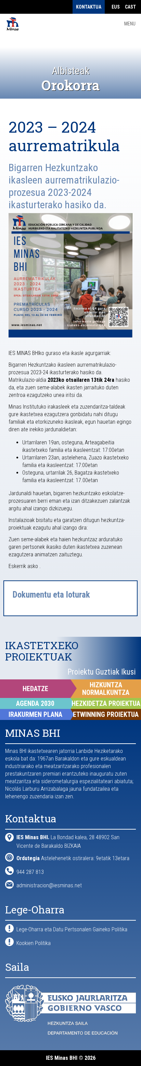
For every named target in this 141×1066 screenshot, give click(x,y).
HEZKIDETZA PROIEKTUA (106, 703)
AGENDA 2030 (35, 703)
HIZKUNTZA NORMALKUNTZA (105, 689)
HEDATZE (35, 689)
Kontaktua (88, 7)
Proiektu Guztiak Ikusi (101, 672)
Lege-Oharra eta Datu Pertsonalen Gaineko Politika (71, 929)
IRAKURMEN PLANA (35, 714)
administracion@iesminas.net (49, 885)
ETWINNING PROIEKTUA (106, 714)
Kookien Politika (33, 943)
